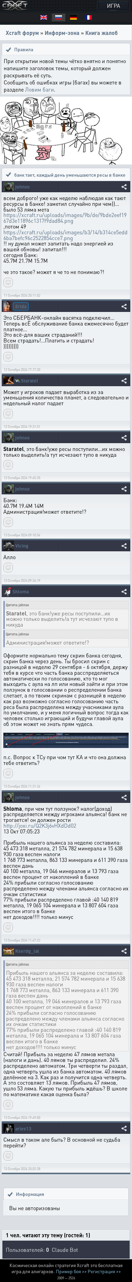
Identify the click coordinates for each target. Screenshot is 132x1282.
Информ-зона (62, 32)
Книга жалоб (101, 32)
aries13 (23, 1128)
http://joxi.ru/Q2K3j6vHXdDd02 (39, 825)
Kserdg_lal (27, 951)
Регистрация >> (104, 1271)
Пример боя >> (71, 1271)
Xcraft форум (22, 32)
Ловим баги (39, 89)
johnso (22, 187)
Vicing (21, 546)
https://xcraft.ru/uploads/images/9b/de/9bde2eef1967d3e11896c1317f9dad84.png (65, 217)
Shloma (21, 591)
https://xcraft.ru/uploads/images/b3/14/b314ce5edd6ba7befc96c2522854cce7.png (65, 235)
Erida (20, 306)
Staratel (29, 380)
